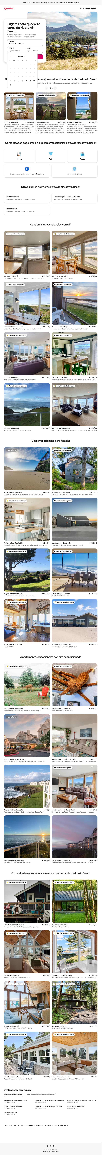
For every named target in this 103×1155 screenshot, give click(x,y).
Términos (55, 1151)
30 (34, 81)
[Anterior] (46, 88)
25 (14, 81)
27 (22, 81)
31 (10, 85)
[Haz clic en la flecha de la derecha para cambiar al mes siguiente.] (34, 56)
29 (30, 81)
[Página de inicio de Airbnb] (9, 8)
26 (18, 81)
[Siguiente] (55, 88)
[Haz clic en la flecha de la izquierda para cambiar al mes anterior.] (10, 56)
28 (26, 81)
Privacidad (46, 1151)
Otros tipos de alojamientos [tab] (13, 1094)
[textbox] (16, 50)
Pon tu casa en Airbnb (88, 8)
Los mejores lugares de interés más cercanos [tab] (40, 1094)
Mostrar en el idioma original (69, 3)
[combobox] (25, 43)
